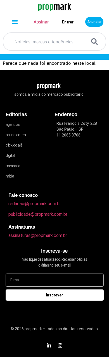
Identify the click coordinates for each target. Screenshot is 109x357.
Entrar (68, 22)
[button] (14, 22)
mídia (10, 176)
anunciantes (16, 135)
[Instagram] (60, 345)
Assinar (41, 22)
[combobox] (48, 41)
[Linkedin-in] (48, 345)
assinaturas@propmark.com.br (37, 235)
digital (10, 155)
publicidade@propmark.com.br (37, 214)
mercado (13, 166)
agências (13, 124)
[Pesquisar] (96, 41)
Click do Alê (14, 145)
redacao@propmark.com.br (34, 203)
